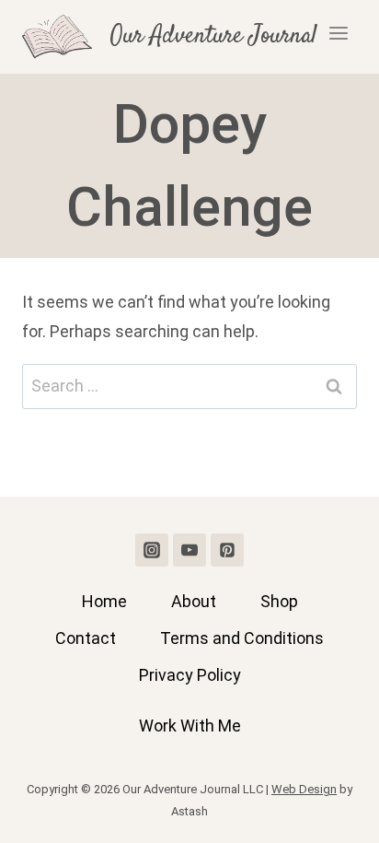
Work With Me (190, 725)
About (193, 601)
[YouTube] (189, 550)
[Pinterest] (227, 550)
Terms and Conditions (242, 638)
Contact (85, 638)
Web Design (304, 789)
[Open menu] (338, 37)
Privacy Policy (190, 675)
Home (104, 601)
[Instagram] (151, 550)
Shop (279, 601)
